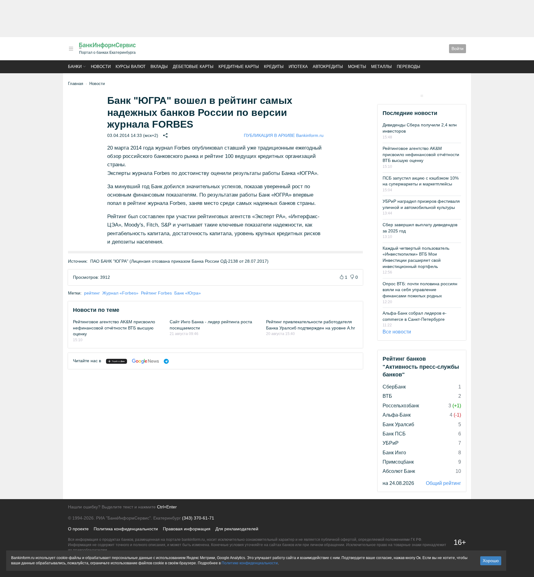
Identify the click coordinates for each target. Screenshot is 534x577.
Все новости (397, 331)
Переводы (408, 66)
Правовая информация (186, 528)
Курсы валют (131, 66)
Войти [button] (457, 48)
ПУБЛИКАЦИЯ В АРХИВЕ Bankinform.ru (284, 135)
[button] (71, 48)
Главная (75, 83)
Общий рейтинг (443, 483)
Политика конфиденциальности (126, 528)
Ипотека (298, 66)
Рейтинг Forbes (156, 293)
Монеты (357, 66)
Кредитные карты (238, 66)
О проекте (78, 528)
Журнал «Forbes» (120, 293)
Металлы (381, 66)
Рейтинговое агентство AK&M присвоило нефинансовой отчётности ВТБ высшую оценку (114, 327)
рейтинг (92, 293)
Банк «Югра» (187, 293)
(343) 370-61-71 (198, 517)
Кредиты (274, 66)
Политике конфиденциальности (250, 563)
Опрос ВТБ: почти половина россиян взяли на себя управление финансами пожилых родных (420, 289)
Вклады (159, 66)
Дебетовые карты (193, 66)
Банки (75, 66)
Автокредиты (328, 66)
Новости (101, 66)
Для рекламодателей (236, 528)
